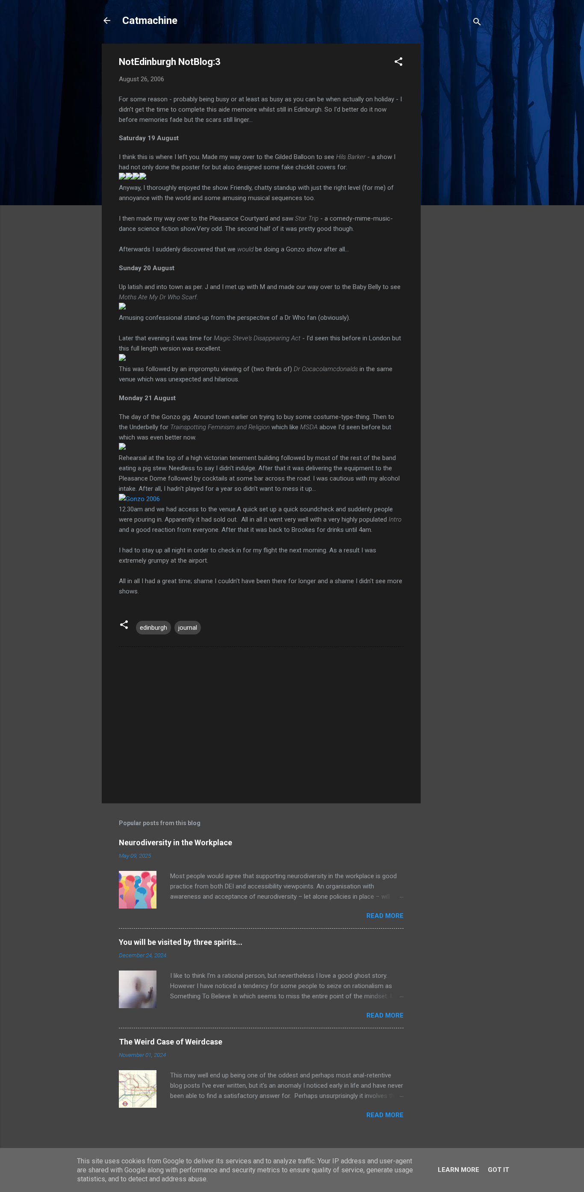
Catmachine (149, 21)
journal (187, 627)
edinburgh (153, 627)
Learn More (458, 1170)
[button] (398, 63)
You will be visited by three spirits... (180, 942)
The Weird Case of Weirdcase (170, 1041)
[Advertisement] (455, 172)
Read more (385, 916)
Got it (498, 1170)
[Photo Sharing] (139, 499)
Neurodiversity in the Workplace (175, 842)
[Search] (477, 23)
